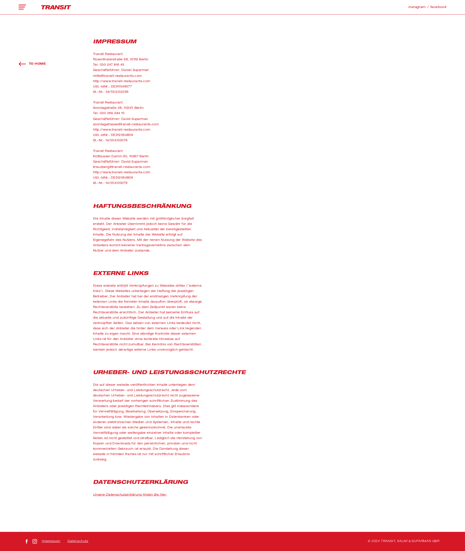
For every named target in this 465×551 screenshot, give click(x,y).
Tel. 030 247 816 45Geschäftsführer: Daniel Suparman (121, 67)
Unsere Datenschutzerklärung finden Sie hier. (130, 494)
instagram (417, 7)
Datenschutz (78, 541)
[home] (56, 7)
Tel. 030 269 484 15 (109, 113)
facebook (438, 7)
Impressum (51, 541)
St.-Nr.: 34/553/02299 (110, 92)
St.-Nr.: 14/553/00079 (110, 140)
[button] (23, 7)
